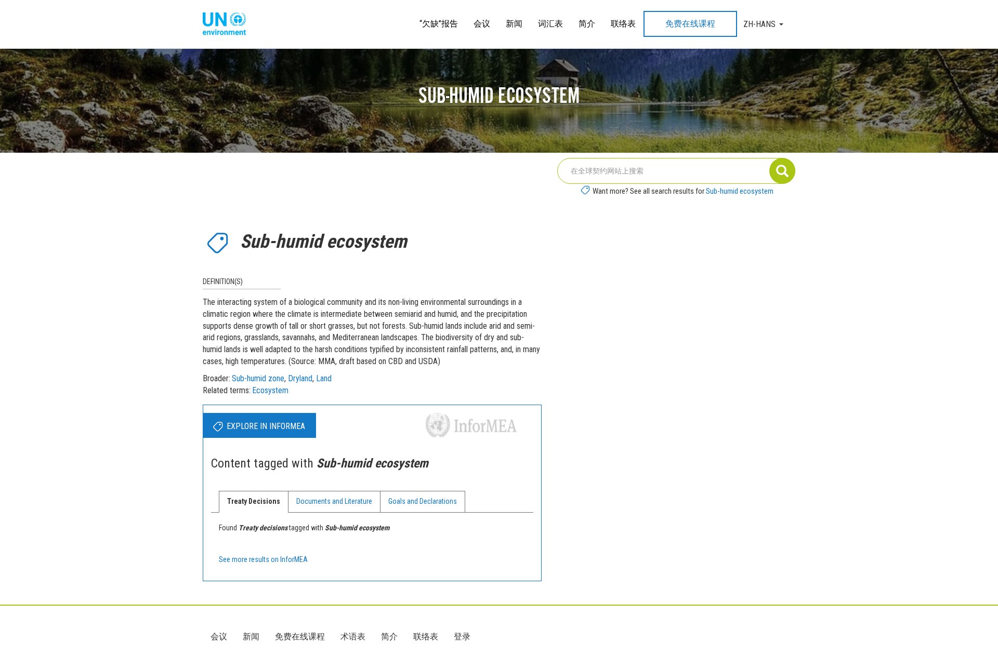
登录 (462, 636)
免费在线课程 (690, 24)
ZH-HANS (759, 24)
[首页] (228, 24)
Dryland (300, 378)
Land (324, 378)
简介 (587, 24)
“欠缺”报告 (438, 24)
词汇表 (550, 24)
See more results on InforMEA (263, 559)
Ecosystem (270, 390)
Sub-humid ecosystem (739, 191)
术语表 (352, 636)
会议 (482, 24)
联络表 (623, 24)
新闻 (514, 24)
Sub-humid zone (258, 378)
